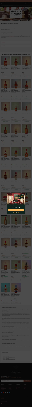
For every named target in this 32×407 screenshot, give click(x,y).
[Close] (23, 194)
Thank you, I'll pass (16, 212)
